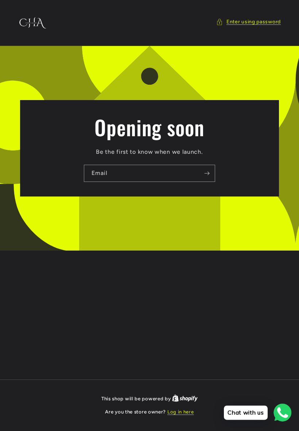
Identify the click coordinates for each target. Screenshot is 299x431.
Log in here (180, 412)
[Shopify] (185, 398)
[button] (248, 21)
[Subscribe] (207, 173)
